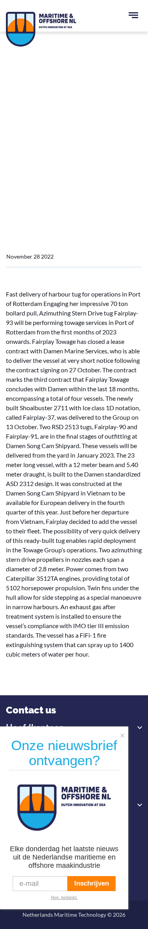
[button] (124, 733)
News (40, 185)
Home (14, 185)
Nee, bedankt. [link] (64, 897)
